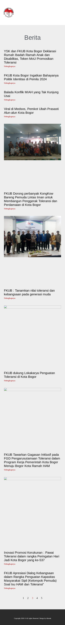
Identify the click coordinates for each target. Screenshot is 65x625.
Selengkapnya (9, 66)
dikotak (48, 618)
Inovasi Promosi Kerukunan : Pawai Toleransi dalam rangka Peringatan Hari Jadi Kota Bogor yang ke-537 (31, 556)
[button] (50, 12)
